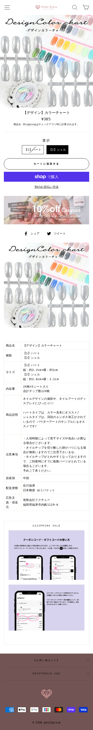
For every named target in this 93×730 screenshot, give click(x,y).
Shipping (29, 124)
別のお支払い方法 (47, 186)
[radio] (33, 149)
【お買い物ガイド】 (46, 660)
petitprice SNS (46, 673)
